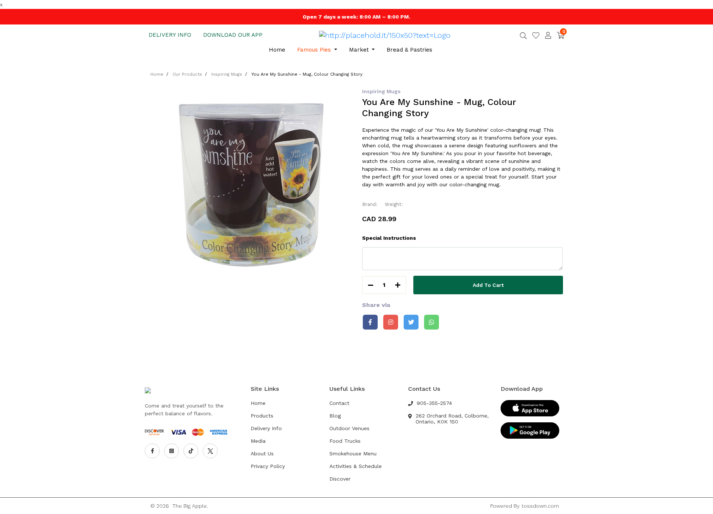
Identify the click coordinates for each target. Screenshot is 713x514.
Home (277, 49)
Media (258, 441)
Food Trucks (345, 441)
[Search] (523, 36)
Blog (335, 416)
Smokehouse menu (353, 453)
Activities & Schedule (355, 466)
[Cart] (560, 35)
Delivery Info (266, 428)
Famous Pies (315, 49)
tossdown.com (540, 506)
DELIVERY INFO (170, 35)
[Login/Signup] (548, 35)
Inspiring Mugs (226, 74)
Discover (340, 479)
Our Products (187, 74)
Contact (339, 403)
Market (360, 49)
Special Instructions (389, 238)
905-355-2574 (434, 403)
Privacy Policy (268, 466)
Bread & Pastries (409, 49)
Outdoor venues (349, 428)
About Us (262, 453)
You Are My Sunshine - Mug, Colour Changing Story (306, 74)
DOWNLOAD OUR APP (233, 35)
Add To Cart (488, 285)
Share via (376, 304)
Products (262, 416)
